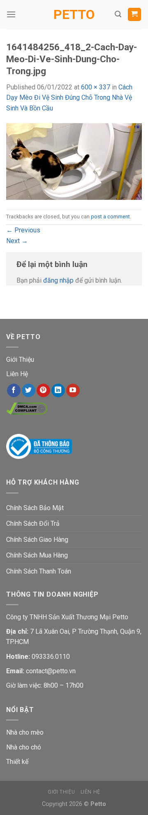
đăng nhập (58, 280)
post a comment (110, 216)
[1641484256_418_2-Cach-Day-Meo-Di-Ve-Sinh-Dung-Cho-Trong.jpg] (74, 161)
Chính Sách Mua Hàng (37, 555)
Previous (23, 230)
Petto (74, 14)
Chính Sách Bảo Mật (35, 508)
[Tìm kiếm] (118, 14)
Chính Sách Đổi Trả (33, 523)
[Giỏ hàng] (134, 14)
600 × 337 (95, 87)
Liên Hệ (17, 374)
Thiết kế (17, 762)
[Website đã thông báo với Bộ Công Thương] (39, 446)
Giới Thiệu (20, 359)
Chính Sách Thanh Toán (38, 571)
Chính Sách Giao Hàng (37, 539)
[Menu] (11, 14)
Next (17, 241)
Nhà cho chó (23, 747)
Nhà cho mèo (25, 732)
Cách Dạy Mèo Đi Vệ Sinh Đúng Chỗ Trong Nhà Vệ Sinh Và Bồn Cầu (69, 97)
